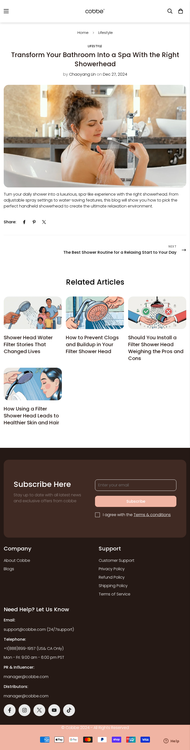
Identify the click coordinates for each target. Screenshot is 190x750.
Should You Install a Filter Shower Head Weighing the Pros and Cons (156, 348)
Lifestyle (105, 32)
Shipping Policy (113, 586)
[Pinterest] (34, 222)
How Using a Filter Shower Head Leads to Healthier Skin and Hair (31, 415)
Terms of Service (114, 594)
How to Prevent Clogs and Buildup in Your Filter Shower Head (92, 344)
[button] (180, 11)
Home (83, 32)
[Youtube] (54, 710)
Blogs (9, 569)
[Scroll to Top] (100, 706)
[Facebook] (24, 222)
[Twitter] (44, 222)
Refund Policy (112, 577)
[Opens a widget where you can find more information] (171, 741)
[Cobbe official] (95, 11)
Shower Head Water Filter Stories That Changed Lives (28, 344)
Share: (10, 222)
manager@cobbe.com (26, 677)
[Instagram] (24, 710)
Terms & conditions (152, 515)
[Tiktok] (69, 710)
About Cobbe (17, 560)
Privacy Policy (112, 569)
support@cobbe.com (25, 629)
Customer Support (116, 560)
